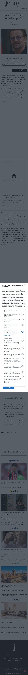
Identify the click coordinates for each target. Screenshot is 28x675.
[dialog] (14, 337)
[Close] (25, 285)
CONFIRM (8, 387)
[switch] (22, 314)
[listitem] (14, 311)
